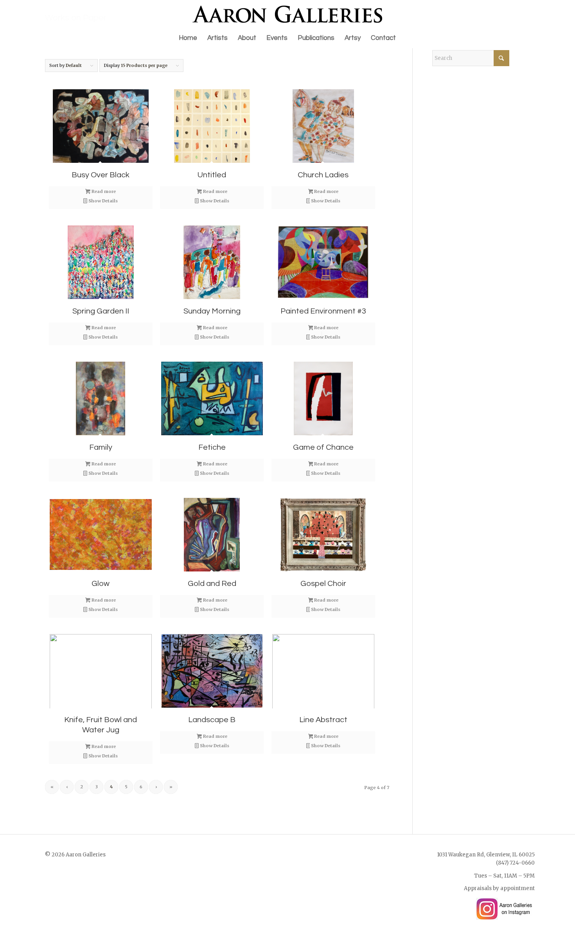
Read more (103, 191)
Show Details (102, 201)
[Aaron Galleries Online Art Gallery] (287, 14)
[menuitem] (188, 38)
